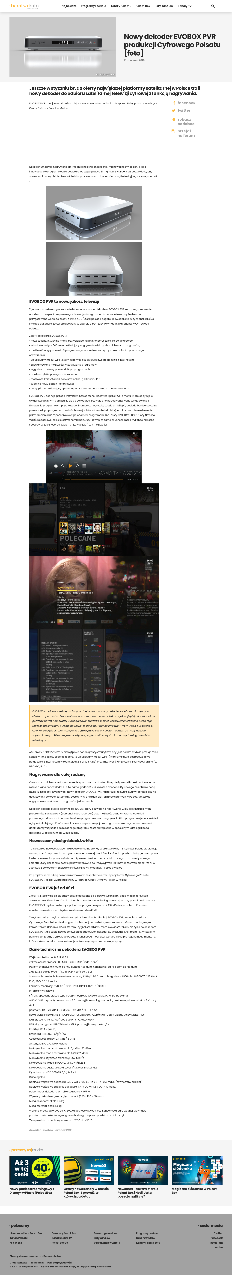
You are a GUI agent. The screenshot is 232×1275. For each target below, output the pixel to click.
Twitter (218, 1233)
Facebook (217, 1238)
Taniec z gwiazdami (105, 1233)
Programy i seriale (93, 6)
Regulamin (37, 1262)
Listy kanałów (164, 6)
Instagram (216, 1242)
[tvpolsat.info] (24, 8)
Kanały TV (185, 6)
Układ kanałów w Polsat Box (25, 1233)
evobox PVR (63, 1130)
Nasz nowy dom (145, 1238)
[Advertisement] (94, 137)
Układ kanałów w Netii (106, 1242)
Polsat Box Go (60, 1242)
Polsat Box (143, 6)
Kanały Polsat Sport (148, 1242)
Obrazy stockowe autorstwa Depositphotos (35, 1256)
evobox (48, 1130)
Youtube (217, 1247)
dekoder (35, 1130)
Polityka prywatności (59, 1262)
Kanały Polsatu (120, 6)
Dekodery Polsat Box (64, 1233)
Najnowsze (69, 6)
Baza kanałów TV (62, 1238)
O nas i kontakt (18, 1262)
